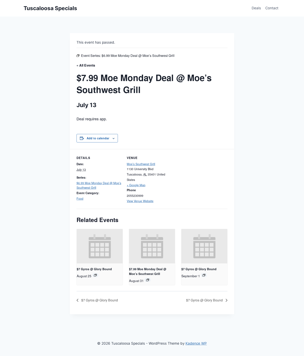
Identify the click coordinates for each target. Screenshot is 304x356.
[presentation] (100, 246)
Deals (256, 8)
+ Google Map (136, 185)
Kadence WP (196, 343)
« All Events (86, 65)
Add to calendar (98, 138)
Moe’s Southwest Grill (141, 164)
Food (80, 198)
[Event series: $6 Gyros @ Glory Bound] (95, 275)
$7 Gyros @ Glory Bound (94, 269)
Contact (271, 8)
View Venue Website (140, 201)
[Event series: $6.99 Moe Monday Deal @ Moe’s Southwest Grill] (147, 280)
